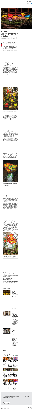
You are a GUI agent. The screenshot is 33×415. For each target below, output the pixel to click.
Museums (4, 350)
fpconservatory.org (5, 283)
